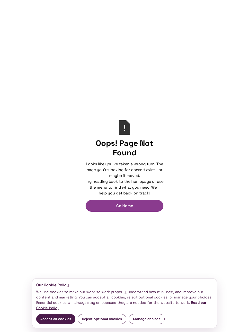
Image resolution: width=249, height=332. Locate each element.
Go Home (124, 205)
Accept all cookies (55, 319)
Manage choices (146, 319)
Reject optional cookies (102, 319)
